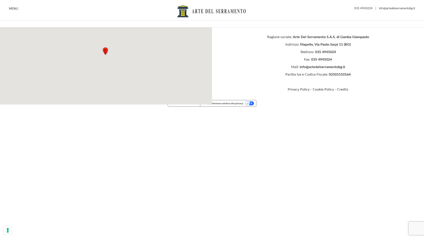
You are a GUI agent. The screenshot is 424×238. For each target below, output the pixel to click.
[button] (105, 51)
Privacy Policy (299, 89)
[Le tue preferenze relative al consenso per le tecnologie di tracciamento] (8, 230)
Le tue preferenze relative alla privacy (223, 103)
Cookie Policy (323, 89)
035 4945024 (363, 8)
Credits (342, 89)
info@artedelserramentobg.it (397, 8)
